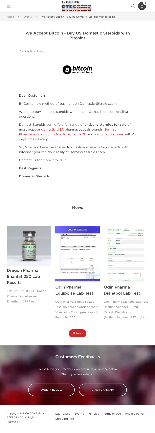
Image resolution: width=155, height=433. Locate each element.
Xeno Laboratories (108, 134)
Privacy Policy (135, 413)
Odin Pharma (64, 134)
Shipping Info (64, 418)
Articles (93, 413)
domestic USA (52, 129)
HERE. (64, 160)
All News (77, 333)
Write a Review (51, 390)
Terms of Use (112, 413)
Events (79, 413)
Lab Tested (62, 413)
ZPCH (81, 134)
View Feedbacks (102, 390)
